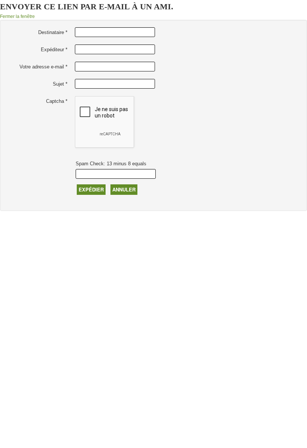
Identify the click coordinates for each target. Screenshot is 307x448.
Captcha (56, 101)
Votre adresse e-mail (43, 67)
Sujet (60, 84)
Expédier (91, 189)
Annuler (124, 189)
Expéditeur (54, 49)
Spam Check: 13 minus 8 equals (111, 163)
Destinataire (52, 32)
